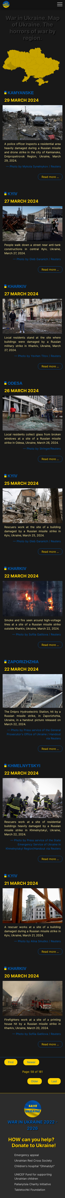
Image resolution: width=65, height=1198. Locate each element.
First (11, 1062)
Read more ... (50, 177)
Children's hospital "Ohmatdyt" (34, 1166)
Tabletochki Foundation (29, 1189)
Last (54, 1081)
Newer (31, 1062)
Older (34, 1081)
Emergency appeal (26, 1155)
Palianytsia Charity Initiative (32, 1184)
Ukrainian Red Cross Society (33, 1160)
